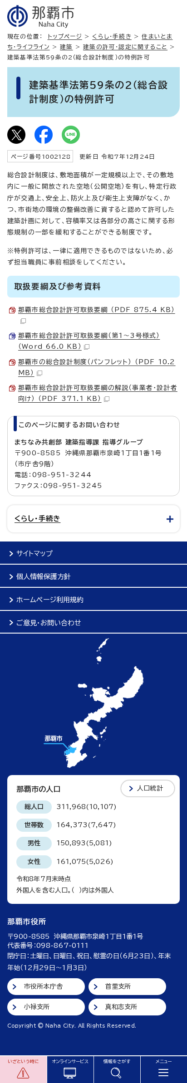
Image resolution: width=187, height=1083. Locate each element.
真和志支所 (121, 1007)
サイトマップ (34, 553)
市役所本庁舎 (43, 986)
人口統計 (150, 788)
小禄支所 (37, 1007)
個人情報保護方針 (43, 576)
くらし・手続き (111, 36)
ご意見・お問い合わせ (48, 623)
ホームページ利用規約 (50, 599)
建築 (66, 47)
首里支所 (118, 986)
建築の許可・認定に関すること (125, 47)
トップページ (65, 36)
